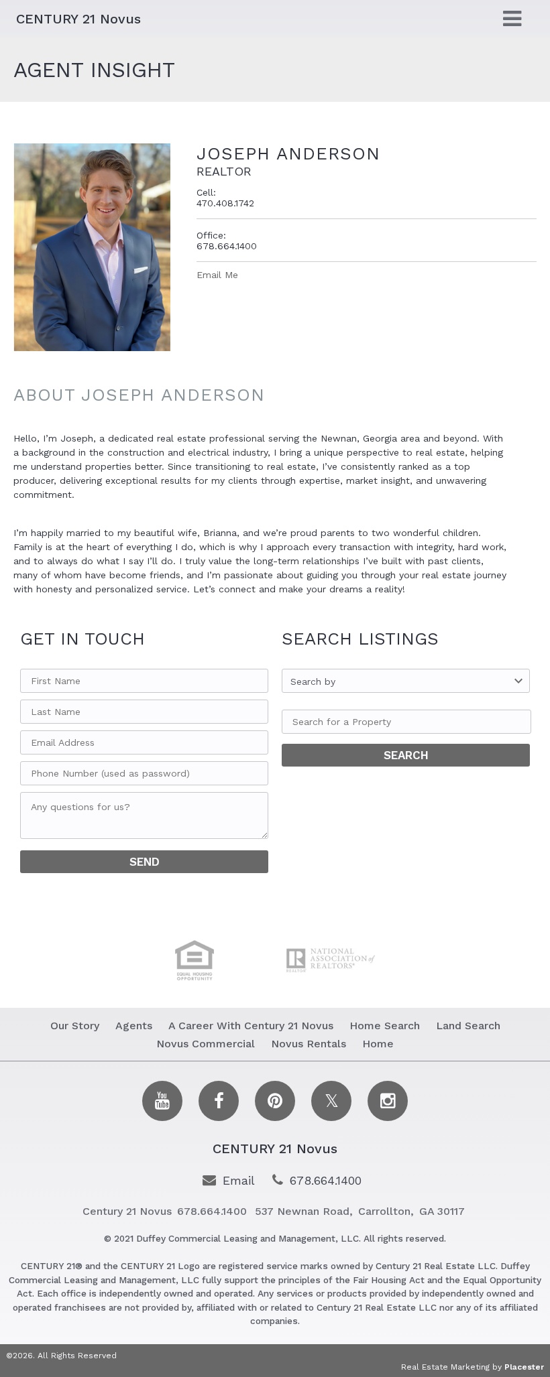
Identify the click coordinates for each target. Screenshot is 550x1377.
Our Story (74, 1025)
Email (239, 1180)
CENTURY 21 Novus (275, 1148)
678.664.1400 (326, 1180)
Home (378, 1043)
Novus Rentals (308, 1043)
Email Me (217, 274)
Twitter (331, 1101)
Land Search (468, 1025)
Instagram (388, 1101)
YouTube (162, 1101)
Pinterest (275, 1101)
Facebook (219, 1101)
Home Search (384, 1025)
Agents (133, 1025)
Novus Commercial (205, 1043)
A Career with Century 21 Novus (250, 1025)
